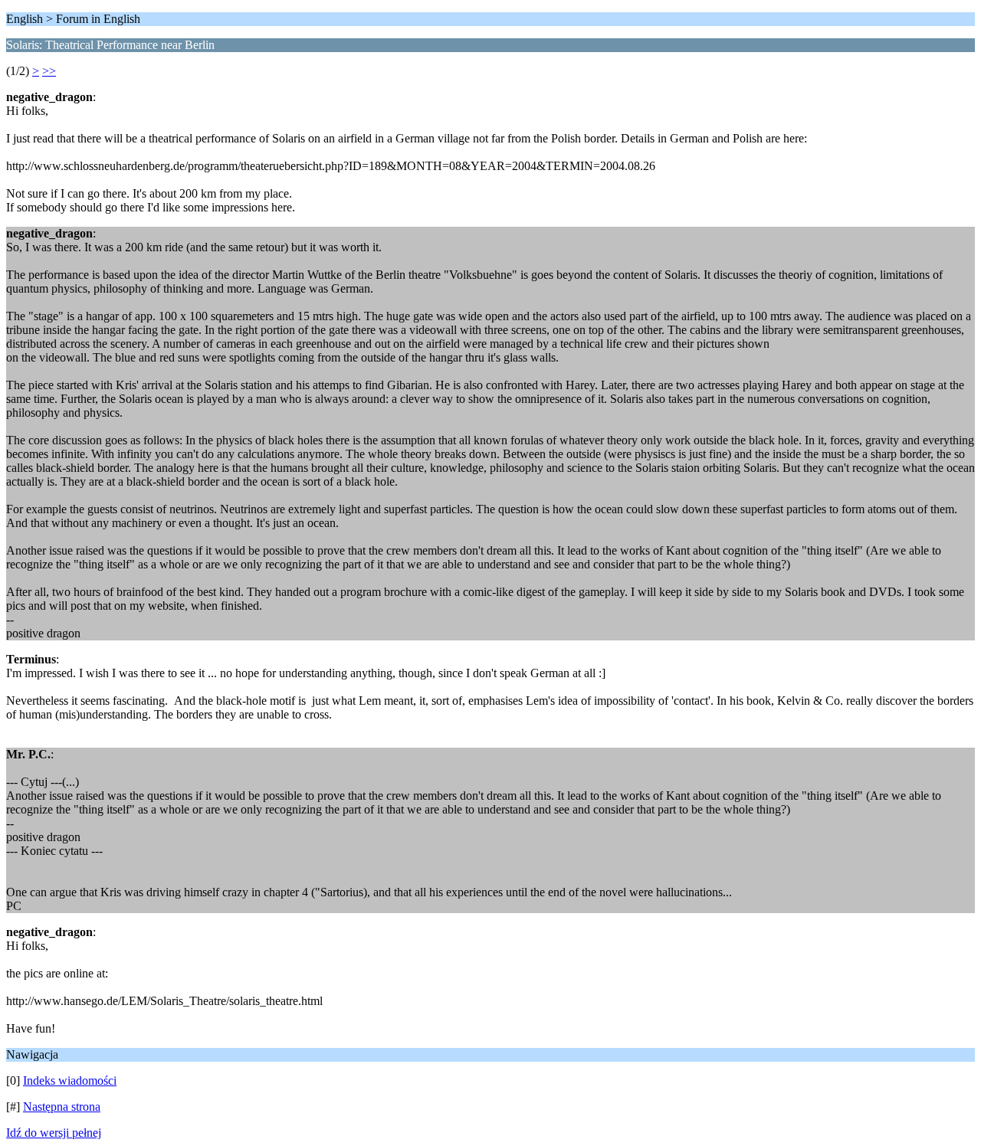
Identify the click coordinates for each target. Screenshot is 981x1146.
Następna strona (61, 1106)
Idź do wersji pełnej (53, 1132)
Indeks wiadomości (69, 1080)
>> (49, 70)
